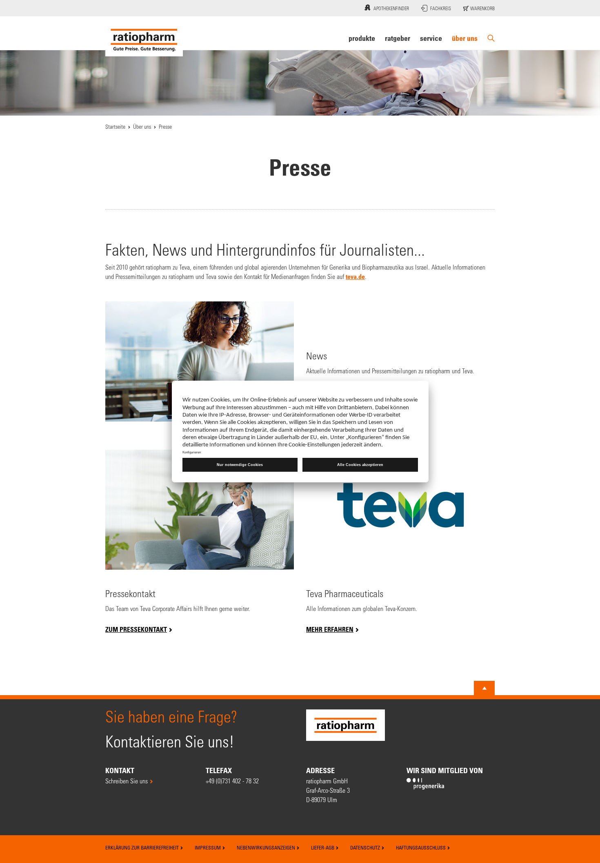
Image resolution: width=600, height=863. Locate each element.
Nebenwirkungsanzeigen (266, 847)
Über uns (465, 37)
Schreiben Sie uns (126, 781)
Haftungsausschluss (421, 847)
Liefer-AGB (323, 847)
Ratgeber (397, 37)
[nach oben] (484, 688)
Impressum (208, 847)
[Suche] (491, 38)
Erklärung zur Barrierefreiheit (142, 847)
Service (431, 37)
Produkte (362, 37)
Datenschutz (365, 847)
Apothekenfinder (391, 8)
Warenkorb (482, 8)
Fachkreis (440, 8)
